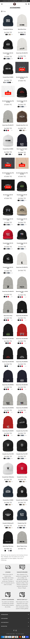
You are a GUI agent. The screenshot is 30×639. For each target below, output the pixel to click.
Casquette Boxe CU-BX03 (8, 149)
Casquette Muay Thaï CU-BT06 (22, 243)
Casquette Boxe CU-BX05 (8, 500)
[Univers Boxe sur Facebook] (14, 630)
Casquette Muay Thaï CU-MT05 (8, 219)
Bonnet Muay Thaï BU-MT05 (22, 338)
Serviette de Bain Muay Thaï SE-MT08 (8, 101)
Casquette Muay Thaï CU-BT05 (8, 243)
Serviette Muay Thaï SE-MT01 (8, 195)
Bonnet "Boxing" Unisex (22, 546)
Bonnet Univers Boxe (8, 315)
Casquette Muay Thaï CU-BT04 (8, 53)
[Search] (26, 4)
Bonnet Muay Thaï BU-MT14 (22, 267)
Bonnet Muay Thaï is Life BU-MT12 (22, 292)
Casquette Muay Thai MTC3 (22, 431)
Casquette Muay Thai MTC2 (8, 454)
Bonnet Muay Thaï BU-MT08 (8, 361)
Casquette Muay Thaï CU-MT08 (22, 101)
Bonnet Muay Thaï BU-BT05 (8, 407)
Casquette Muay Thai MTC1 (22, 454)
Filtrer (4, 11)
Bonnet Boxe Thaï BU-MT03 (8, 338)
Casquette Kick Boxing (8, 29)
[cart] (28, 4)
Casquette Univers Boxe (22, 477)
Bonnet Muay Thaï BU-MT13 (8, 291)
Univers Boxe (12, 633)
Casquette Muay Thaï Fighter (22, 500)
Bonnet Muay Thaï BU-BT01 (8, 431)
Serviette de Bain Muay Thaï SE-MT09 (22, 173)
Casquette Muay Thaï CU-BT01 (8, 268)
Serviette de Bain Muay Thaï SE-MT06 (22, 77)
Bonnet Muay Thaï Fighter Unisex (22, 149)
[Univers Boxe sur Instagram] (16, 630)
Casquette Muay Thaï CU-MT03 (22, 195)
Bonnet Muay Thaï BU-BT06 (22, 407)
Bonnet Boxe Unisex (22, 29)
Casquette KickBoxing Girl (8, 523)
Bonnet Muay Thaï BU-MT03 (22, 384)
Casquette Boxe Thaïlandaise (8, 477)
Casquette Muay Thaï (22, 523)
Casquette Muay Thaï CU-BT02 (22, 219)
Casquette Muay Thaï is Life (22, 125)
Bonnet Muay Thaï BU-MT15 (22, 53)
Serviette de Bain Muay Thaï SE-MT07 (8, 173)
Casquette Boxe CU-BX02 (8, 77)
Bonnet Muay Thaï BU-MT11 (8, 125)
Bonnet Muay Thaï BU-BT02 (22, 361)
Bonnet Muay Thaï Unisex (8, 546)
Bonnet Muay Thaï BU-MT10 (22, 315)
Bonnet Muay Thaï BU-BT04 (8, 384)
